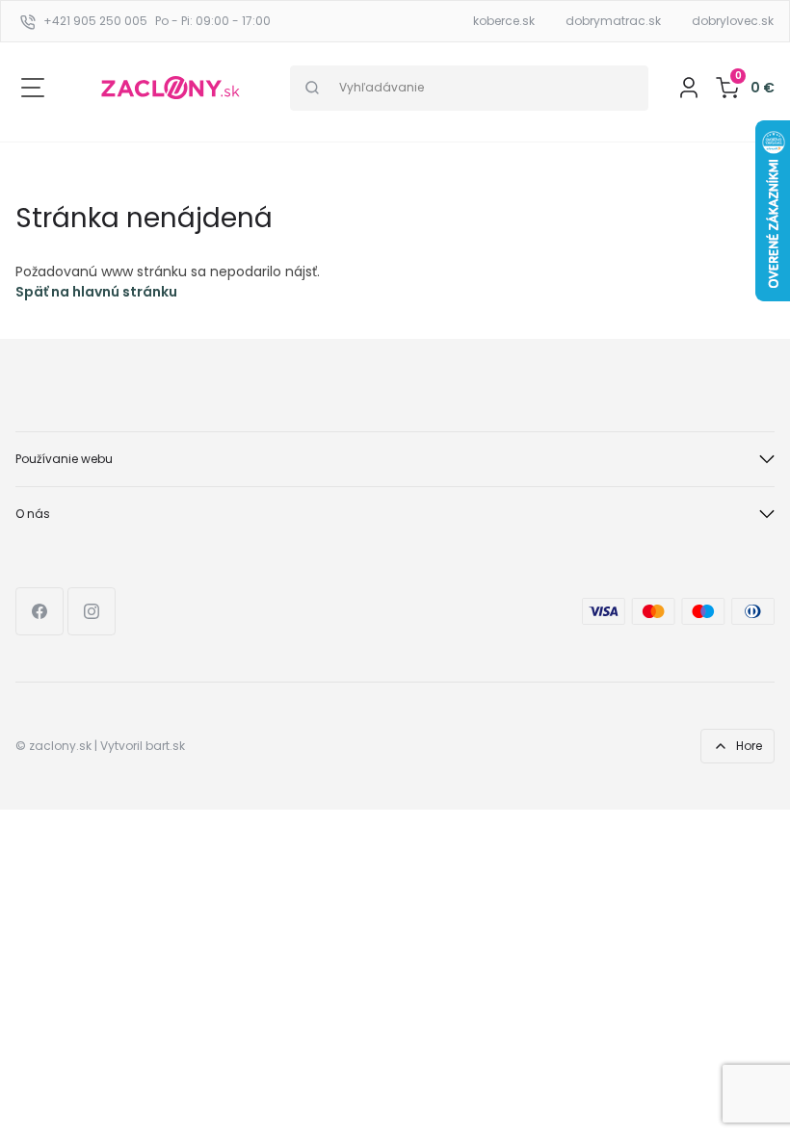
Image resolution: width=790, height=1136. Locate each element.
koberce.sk (504, 21)
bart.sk (165, 745)
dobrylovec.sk (733, 21)
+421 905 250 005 (95, 21)
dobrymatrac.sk (613, 21)
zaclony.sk (60, 745)
